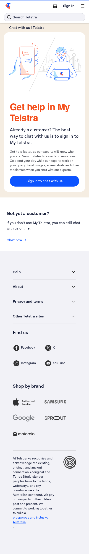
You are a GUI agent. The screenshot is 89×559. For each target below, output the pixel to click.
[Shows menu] (82, 5)
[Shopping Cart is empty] (54, 5)
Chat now (14, 240)
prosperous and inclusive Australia (31, 519)
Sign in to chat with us (44, 181)
